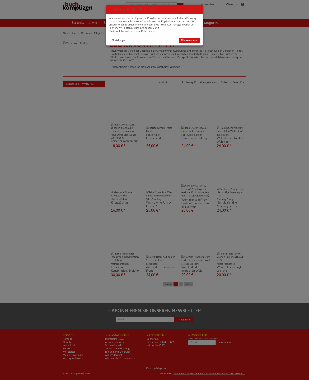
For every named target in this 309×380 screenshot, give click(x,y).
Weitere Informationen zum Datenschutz (132, 31)
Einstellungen (119, 40)
